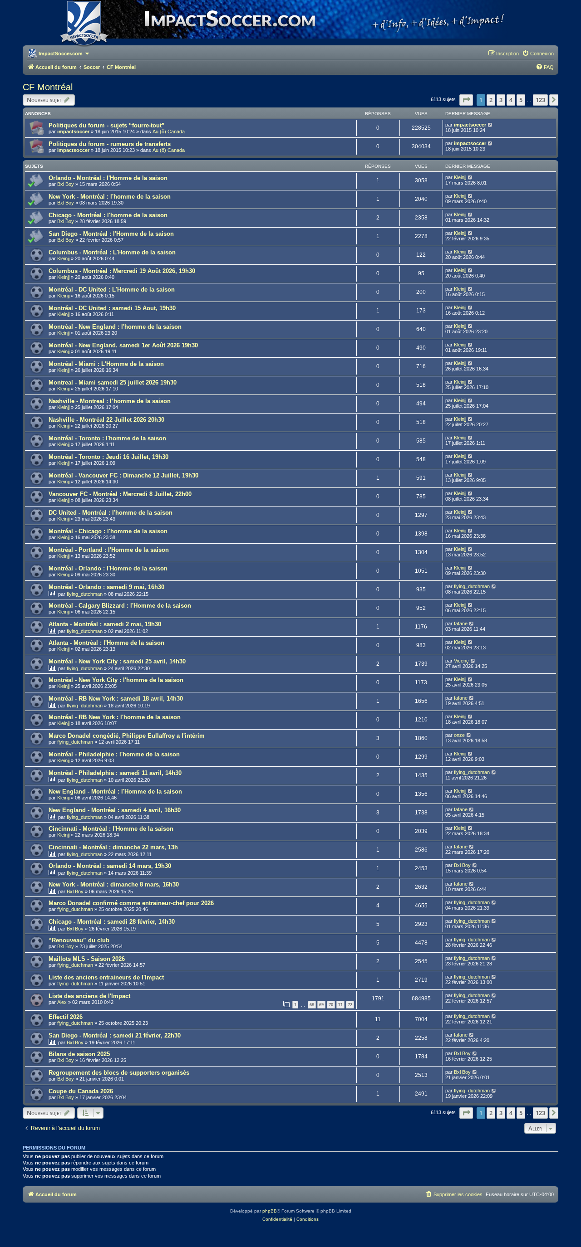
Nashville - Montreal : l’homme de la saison (110, 401)
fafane (461, 623)
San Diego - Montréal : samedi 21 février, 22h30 (115, 1035)
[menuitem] (538, 53)
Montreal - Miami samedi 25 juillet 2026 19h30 (113, 382)
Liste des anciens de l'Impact (89, 996)
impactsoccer (73, 131)
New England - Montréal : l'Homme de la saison (115, 791)
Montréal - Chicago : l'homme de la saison (108, 531)
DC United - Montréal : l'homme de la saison (110, 512)
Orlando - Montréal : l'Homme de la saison (108, 178)
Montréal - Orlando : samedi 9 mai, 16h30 (106, 587)
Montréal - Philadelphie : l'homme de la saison (114, 754)
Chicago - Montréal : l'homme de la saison (108, 215)
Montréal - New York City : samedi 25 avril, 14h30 (117, 661)
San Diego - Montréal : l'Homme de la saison (111, 233)
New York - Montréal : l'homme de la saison (110, 196)
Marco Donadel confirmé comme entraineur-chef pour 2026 (131, 903)
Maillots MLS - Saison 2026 (87, 958)
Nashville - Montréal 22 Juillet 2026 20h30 (106, 419)
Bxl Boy (65, 184)
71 (340, 1005)
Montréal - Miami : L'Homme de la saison (106, 363)
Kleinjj (460, 177)
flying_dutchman (85, 594)
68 (312, 1005)
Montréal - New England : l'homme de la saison (115, 326)
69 (321, 1005)
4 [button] (510, 100)
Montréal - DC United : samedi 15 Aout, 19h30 (112, 308)
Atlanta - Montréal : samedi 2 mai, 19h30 (105, 624)
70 (331, 1005)
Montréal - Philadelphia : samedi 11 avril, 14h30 (115, 773)
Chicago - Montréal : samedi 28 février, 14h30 (112, 921)
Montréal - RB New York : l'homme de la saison (115, 717)
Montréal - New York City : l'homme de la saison (116, 680)
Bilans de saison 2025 (79, 1054)
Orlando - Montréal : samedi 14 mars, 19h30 (110, 865)
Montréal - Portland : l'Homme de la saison (109, 549)
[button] (466, 99)
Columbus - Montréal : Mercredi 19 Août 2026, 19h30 (122, 271)
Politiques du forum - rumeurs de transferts (110, 144)
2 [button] (490, 100)
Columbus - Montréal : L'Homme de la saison (112, 252)
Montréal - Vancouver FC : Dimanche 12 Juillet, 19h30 (123, 475)
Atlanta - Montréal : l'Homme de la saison (106, 642)
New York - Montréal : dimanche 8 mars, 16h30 (114, 884)
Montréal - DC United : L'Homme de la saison (112, 289)
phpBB (269, 1210)
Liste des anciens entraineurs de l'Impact (106, 977)
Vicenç (461, 660)
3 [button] (500, 100)
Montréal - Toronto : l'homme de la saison (107, 438)
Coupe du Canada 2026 (81, 1091)
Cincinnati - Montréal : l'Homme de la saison (111, 828)
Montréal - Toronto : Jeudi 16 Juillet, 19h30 (108, 456)
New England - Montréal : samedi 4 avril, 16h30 (115, 810)
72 (350, 1005)
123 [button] (540, 100)
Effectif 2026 (66, 1016)
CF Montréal (48, 87)
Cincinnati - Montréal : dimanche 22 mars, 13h (113, 847)
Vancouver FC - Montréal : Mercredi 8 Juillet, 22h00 (120, 494)
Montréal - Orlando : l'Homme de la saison (108, 568)
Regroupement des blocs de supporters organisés (119, 1072)
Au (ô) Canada (169, 131)
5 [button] (520, 100)
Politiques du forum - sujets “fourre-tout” (107, 125)
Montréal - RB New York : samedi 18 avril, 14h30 (116, 698)
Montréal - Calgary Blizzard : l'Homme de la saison (120, 605)
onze (459, 735)
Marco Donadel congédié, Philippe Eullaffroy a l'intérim (127, 735)
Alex (62, 1002)
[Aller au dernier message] (490, 124)
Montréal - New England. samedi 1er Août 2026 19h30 (123, 345)
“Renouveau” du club (79, 940)
